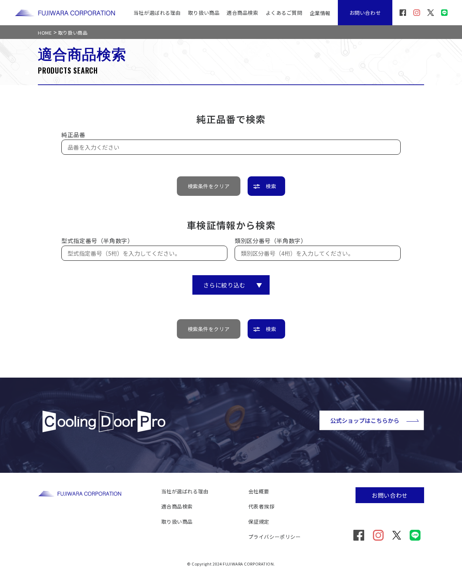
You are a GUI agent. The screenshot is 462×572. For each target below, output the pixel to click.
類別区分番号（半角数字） (271, 240)
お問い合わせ (365, 12)
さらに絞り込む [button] (232, 285)
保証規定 (258, 521)
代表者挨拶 (261, 506)
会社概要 (258, 491)
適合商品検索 (242, 12)
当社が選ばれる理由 (157, 12)
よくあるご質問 (284, 12)
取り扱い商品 (203, 12)
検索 (271, 186)
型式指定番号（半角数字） (97, 240)
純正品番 (73, 134)
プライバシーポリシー (274, 536)
